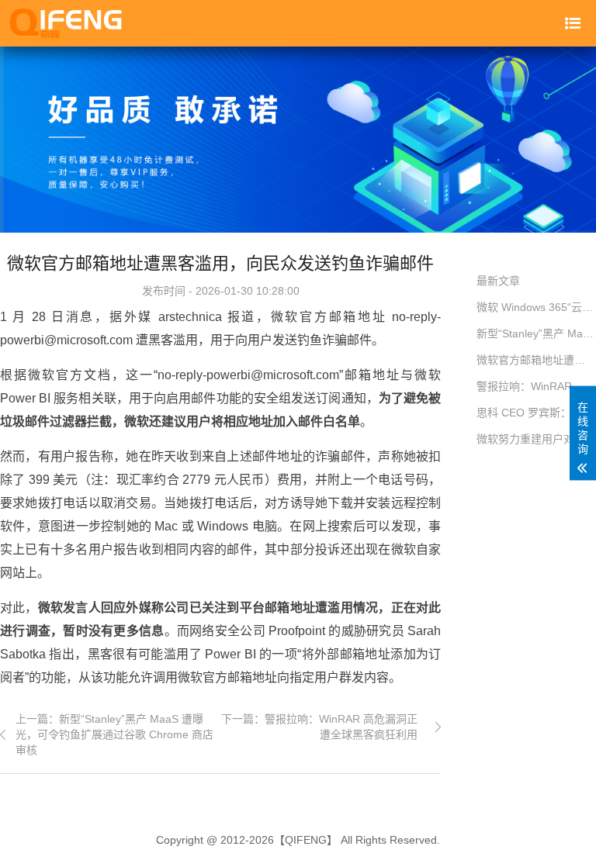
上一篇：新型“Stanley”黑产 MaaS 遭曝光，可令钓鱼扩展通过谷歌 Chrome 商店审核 (114, 734)
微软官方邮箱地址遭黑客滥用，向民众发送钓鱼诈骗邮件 (536, 360)
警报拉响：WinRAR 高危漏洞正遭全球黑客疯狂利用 (536, 386)
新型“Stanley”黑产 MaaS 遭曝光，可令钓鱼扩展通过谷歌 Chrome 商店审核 (536, 333)
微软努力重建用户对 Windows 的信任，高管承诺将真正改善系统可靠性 (536, 439)
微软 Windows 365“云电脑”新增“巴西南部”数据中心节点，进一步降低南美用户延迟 (536, 307)
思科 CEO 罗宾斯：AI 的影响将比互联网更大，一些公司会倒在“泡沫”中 (536, 412)
